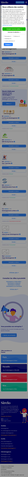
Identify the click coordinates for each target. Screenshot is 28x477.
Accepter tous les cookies (13, 29)
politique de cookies (7, 25)
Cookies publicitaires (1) (10, 41)
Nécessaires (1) (8, 36)
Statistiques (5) (8, 38)
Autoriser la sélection (13, 32)
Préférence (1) (17, 36)
